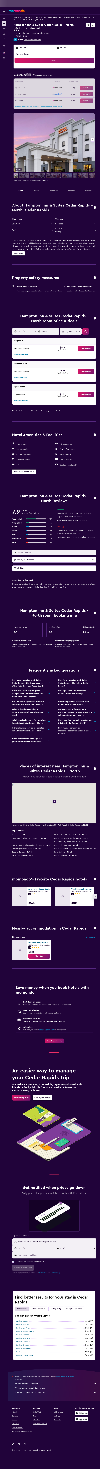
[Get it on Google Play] (81, 1413)
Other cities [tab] (22, 1309)
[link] (39, 956)
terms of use (43, 1272)
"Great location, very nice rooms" (74, 513)
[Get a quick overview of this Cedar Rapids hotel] (94, 207)
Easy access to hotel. (69, 517)
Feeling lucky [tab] (55, 1309)
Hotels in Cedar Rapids (84, 17)
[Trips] (4, 45)
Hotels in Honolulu (22, 1342)
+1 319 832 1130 (20, 36)
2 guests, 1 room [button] (23, 54)
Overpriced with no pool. (71, 534)
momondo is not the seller (26, 1384)
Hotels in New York (22, 1324)
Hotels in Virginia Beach (24, 1331)
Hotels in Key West (22, 1338)
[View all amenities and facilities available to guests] (94, 434)
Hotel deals (17, 17)
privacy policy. (55, 1272)
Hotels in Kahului (21, 1321)
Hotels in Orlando (22, 1335)
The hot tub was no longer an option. (76, 537)
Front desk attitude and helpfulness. (75, 530)
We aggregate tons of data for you (30, 1388)
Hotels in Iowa (69, 17)
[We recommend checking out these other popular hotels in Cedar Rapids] (94, 879)
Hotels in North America (32, 17)
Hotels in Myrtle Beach (24, 1348)
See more (90, 937)
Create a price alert (46, 1030)
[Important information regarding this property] (94, 613)
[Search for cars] (4, 28)
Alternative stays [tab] (38, 1309)
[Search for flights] (4, 18)
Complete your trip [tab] (74, 1309)
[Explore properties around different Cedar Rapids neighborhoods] (94, 928)
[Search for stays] (4, 23)
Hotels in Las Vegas (22, 1328)
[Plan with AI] (4, 38)
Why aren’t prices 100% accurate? (30, 1392)
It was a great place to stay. (72, 520)
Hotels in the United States (52, 17)
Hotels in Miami (21, 1352)
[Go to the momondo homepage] (17, 11)
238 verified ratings (32, 40)
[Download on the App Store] (81, 1419)
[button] (4, 11)
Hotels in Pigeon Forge (24, 1355)
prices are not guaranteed (65, 1376)
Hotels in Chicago (22, 1345)
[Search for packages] (4, 33)
